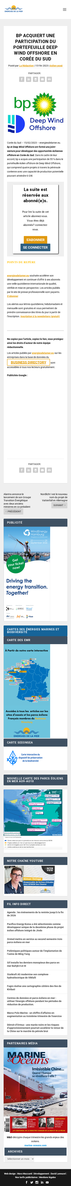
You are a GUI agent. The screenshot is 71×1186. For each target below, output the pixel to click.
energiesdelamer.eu (18, 275)
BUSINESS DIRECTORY (28, 362)
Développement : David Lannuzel (50, 1173)
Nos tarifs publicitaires (26, 1177)
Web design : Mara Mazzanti (18, 1173)
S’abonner (12, 296)
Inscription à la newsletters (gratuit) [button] (40, 316)
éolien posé (56, 65)
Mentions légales (47, 1177)
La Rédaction (26, 65)
